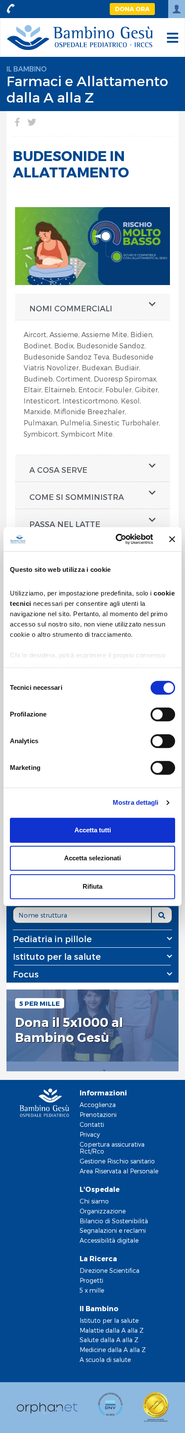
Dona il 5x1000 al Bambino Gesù (69, 1030)
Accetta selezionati (92, 858)
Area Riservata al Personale (119, 1171)
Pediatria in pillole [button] (52, 939)
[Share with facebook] (17, 121)
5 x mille (92, 1290)
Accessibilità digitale (109, 1240)
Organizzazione (103, 1211)
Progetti (91, 1280)
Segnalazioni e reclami (113, 1230)
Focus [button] (26, 974)
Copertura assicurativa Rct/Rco (112, 1148)
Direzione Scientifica (109, 1270)
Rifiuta (92, 886)
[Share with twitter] (31, 121)
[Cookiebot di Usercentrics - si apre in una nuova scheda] (116, 539)
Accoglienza (98, 1104)
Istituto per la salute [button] (57, 956)
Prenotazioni (98, 1114)
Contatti (92, 1124)
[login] (176, 9)
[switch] (163, 714)
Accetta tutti (92, 830)
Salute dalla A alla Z (109, 1339)
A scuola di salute (105, 1359)
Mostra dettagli (136, 802)
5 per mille (39, 1003)
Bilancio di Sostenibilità (114, 1221)
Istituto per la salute (109, 1320)
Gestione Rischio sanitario (117, 1161)
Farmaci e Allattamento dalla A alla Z (87, 88)
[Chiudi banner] (172, 539)
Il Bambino (26, 69)
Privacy (90, 1134)
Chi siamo (94, 1201)
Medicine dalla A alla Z (113, 1349)
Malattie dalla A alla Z (112, 1330)
